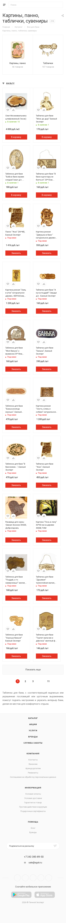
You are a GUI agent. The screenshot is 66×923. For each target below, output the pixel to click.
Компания (33, 753)
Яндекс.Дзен (48, 877)
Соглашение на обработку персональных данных (33, 777)
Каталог (33, 718)
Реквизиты (33, 773)
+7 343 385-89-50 (34, 857)
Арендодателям (33, 768)
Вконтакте (17, 877)
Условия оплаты (33, 794)
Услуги (33, 730)
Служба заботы (33, 743)
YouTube (33, 877)
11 (48, 681)
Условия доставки (33, 798)
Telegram (25, 877)
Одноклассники (41, 877)
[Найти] (59, 5)
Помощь (33, 822)
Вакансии (33, 764)
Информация (33, 788)
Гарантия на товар (33, 802)
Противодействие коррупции (33, 807)
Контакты (33, 760)
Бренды (33, 737)
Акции (33, 724)
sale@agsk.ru (35, 862)
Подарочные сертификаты (33, 811)
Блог (33, 828)
